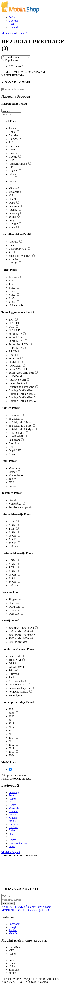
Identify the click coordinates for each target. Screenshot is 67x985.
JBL (11, 177)
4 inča (12, 284)
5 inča (12, 287)
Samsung (14, 213)
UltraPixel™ (16, 436)
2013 (11, 741)
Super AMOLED (18, 369)
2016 (11, 730)
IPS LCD (14, 354)
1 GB (12, 521)
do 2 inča (14, 276)
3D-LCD (14, 358)
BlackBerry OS (17, 248)
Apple (12, 131)
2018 (11, 723)
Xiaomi (13, 227)
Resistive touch (17, 379)
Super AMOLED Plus (21, 372)
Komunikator (16, 475)
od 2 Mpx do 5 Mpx (20, 422)
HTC (11, 167)
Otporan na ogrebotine (21, 386)
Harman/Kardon (18, 163)
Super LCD (15, 333)
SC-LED (14, 362)
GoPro (12, 160)
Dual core (14, 603)
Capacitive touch (18, 383)
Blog (11, 23)
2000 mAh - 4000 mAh (22, 634)
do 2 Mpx (14, 418)
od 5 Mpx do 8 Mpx (20, 425)
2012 (11, 744)
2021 (11, 712)
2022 (11, 709)
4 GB (12, 528)
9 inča (12, 301)
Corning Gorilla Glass (21, 390)
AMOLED (15, 365)
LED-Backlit (16, 376)
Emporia (13, 153)
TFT (11, 319)
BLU (11, 142)
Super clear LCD (18, 344)
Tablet (12, 478)
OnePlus (13, 199)
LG (11, 184)
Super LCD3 (16, 340)
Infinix (12, 174)
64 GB (12, 542)
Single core (15, 599)
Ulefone (13, 223)
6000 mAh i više (18, 641)
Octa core (14, 613)
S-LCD (13, 351)
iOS (11, 252)
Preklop (13, 485)
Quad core (14, 606)
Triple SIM (15, 659)
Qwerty (13, 500)
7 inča (12, 294)
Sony (11, 220)
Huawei (13, 170)
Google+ (14, 927)
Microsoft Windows (20, 255)
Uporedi (13, 20)
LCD (11, 326)
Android (13, 241)
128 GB (13, 546)
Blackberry (15, 135)
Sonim (12, 216)
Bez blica (14, 443)
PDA (11, 482)
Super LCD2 (16, 337)
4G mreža (14, 670)
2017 (11, 726)
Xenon (12, 453)
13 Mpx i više (16, 432)
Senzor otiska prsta (19, 688)
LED (11, 446)
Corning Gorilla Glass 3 (22, 397)
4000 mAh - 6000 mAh (22, 638)
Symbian (14, 259)
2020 (11, 716)
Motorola (14, 191)
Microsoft (14, 188)
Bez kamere (15, 415)
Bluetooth (14, 673)
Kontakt (13, 26)
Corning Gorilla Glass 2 (22, 393)
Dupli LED (15, 450)
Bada (11, 245)
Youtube (13, 933)
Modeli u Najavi (10, 852)
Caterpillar (14, 145)
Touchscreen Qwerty (20, 507)
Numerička (15, 503)
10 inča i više (16, 305)
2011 (11, 748)
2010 (11, 751)
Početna (13, 17)
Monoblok (14, 468)
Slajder (12, 471)
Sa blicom (14, 439)
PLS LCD (14, 330)
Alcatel (13, 128)
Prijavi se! (8, 903)
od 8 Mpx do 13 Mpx (21, 429)
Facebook (14, 923)
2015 (11, 734)
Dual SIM (14, 656)
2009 (11, 755)
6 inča (12, 291)
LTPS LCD (15, 347)
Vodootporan (16, 695)
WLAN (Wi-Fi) (17, 666)
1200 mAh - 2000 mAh (22, 631)
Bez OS (13, 262)
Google (13, 156)
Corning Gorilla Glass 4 (22, 400)
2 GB (12, 525)
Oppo (12, 202)
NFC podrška (16, 680)
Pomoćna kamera (18, 691)
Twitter (13, 930)
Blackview (15, 138)
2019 (11, 719)
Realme (13, 209)
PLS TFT (14, 323)
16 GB (12, 535)
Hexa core (14, 610)
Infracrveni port (17, 684)
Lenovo (13, 181)
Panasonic (14, 206)
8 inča (12, 298)
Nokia (12, 195)
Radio (12, 677)
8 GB (12, 532)
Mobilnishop (8, 32)
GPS (11, 663)
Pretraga (23, 32)
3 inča (12, 280)
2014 (11, 737)
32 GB (12, 539)
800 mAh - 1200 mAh (21, 627)
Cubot (12, 149)
